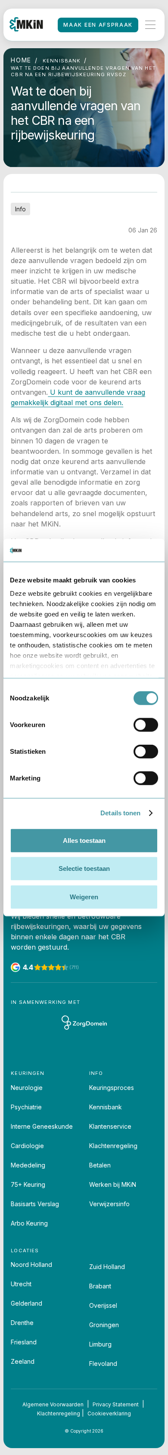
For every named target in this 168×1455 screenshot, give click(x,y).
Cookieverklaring (109, 1413)
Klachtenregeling (113, 1145)
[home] (26, 24)
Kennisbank (105, 1107)
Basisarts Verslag (35, 1203)
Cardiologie (27, 1145)
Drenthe (22, 1322)
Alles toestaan (84, 840)
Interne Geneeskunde (42, 1126)
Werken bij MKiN (112, 1184)
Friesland (24, 1342)
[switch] (146, 724)
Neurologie (27, 1087)
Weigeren (84, 896)
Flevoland (103, 1363)
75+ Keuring (28, 1184)
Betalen (100, 1165)
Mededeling (28, 1165)
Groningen (104, 1324)
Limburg (100, 1344)
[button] (150, 24)
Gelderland (26, 1303)
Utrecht (21, 1284)
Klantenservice (110, 1126)
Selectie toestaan (84, 868)
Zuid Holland (107, 1266)
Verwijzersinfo (109, 1203)
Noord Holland (31, 1264)
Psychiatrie (26, 1107)
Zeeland (22, 1361)
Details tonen (120, 813)
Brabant (100, 1286)
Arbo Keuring (29, 1223)
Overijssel (103, 1305)
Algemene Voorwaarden (53, 1404)
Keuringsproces (111, 1087)
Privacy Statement (116, 1404)
